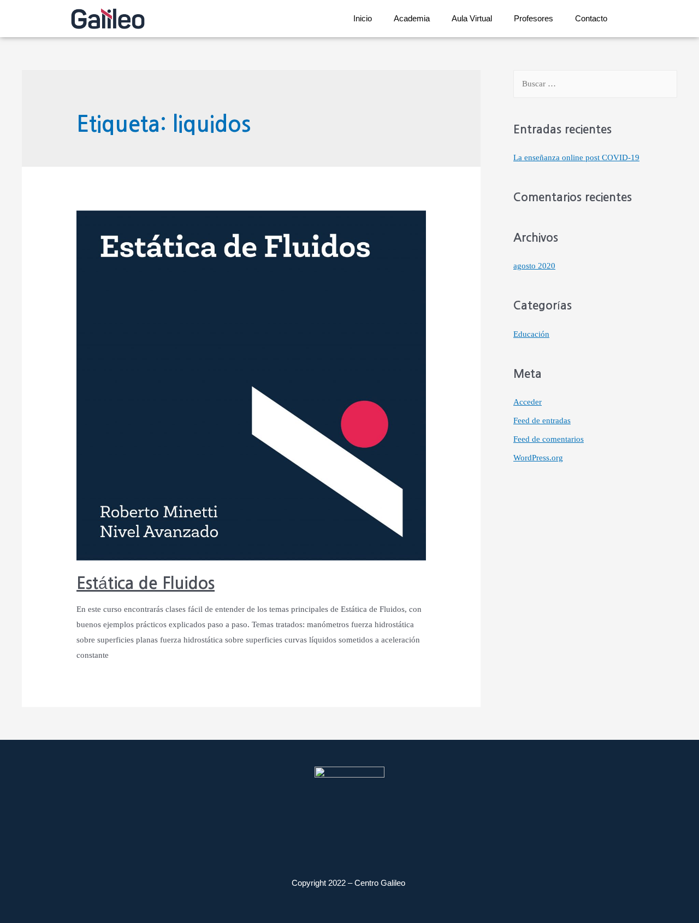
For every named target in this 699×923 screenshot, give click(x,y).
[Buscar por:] (595, 83)
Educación (531, 334)
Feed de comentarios (548, 439)
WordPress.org (538, 457)
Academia (412, 18)
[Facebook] (395, 835)
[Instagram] (304, 835)
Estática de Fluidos (145, 583)
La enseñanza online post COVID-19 (576, 157)
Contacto (591, 18)
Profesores (533, 18)
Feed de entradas (542, 420)
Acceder (527, 402)
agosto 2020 (534, 265)
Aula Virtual (472, 18)
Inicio (362, 18)
